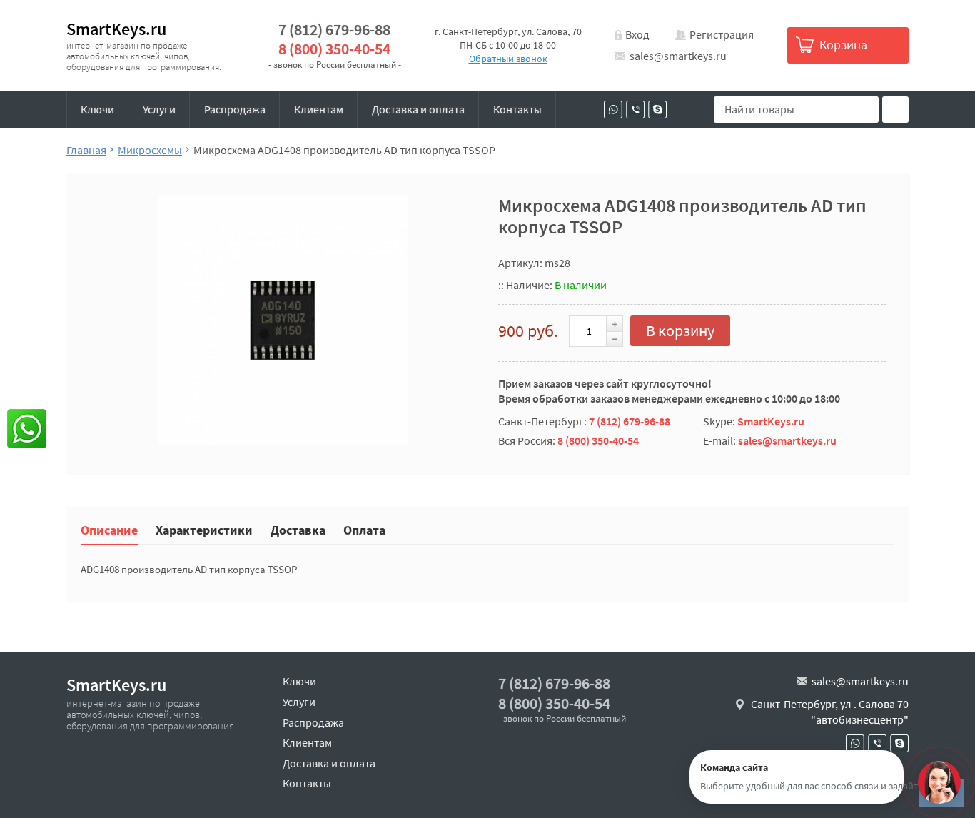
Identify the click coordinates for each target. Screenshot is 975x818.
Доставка (298, 529)
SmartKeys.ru (116, 29)
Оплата (364, 529)
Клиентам (318, 109)
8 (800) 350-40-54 (334, 49)
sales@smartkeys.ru (678, 56)
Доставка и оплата (418, 109)
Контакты (517, 109)
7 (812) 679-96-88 (334, 29)
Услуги (159, 109)
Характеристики (204, 529)
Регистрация (721, 34)
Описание (109, 529)
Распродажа (235, 109)
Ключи (97, 109)
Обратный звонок (508, 58)
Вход (637, 34)
